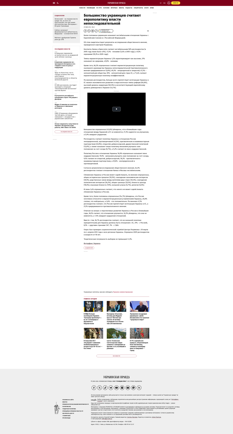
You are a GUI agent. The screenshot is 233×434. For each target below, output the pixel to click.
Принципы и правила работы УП (72, 411)
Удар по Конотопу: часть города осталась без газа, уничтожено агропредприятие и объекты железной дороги (66, 76)
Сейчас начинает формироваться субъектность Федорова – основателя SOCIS (66, 32)
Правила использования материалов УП (75, 404)
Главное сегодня (90, 299)
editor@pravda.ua (107, 419)
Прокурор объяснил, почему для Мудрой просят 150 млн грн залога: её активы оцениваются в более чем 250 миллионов (115, 319)
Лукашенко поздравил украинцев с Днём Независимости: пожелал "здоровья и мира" (139, 317)
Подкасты (128, 8)
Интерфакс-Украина (92, 243)
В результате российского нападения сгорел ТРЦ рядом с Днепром (66, 97)
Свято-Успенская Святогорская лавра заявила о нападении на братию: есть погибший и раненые (116, 345)
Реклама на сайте (68, 399)
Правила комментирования (123, 292)
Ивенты (121, 8)
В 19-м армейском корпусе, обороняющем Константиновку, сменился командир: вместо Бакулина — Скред (139, 345)
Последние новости (62, 49)
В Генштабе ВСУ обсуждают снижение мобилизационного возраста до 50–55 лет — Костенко (93, 345)
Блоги (146, 8)
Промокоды (66, 418)
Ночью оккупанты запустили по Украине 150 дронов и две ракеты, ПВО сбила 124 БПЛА (66, 125)
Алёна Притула (156, 417)
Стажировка (66, 415)
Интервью (114, 8)
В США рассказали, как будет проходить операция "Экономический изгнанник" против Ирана (66, 87)
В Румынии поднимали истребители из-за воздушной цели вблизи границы (66, 55)
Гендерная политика (69, 408)
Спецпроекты (138, 8)
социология (89, 248)
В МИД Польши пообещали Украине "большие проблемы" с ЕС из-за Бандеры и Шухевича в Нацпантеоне (92, 319)
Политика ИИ (66, 406)
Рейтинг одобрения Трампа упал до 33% (65, 38)
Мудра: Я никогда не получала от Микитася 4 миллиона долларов (66, 106)
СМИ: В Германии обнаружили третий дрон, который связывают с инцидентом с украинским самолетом (66, 116)
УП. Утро (99, 8)
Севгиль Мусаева (132, 417)
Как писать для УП (68, 413)
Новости (82, 8)
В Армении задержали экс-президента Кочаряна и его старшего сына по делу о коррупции (65, 64)
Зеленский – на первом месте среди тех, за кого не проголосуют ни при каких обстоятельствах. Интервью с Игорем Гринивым (66, 22)
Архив (152, 8)
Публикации (91, 8)
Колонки (106, 8)
